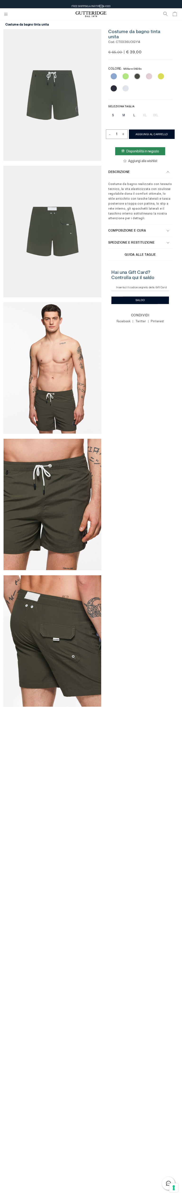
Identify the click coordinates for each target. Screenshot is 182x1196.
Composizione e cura (127, 230)
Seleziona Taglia (121, 106)
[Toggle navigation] (6, 14)
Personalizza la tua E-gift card (91, 4)
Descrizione (119, 172)
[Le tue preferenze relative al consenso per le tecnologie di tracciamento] (173, 1187)
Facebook (123, 321)
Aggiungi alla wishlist (142, 161)
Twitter (140, 321)
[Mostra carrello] (175, 15)
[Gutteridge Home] (91, 14)
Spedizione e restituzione (131, 242)
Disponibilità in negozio (142, 151)
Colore (125, 68)
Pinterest (157, 321)
